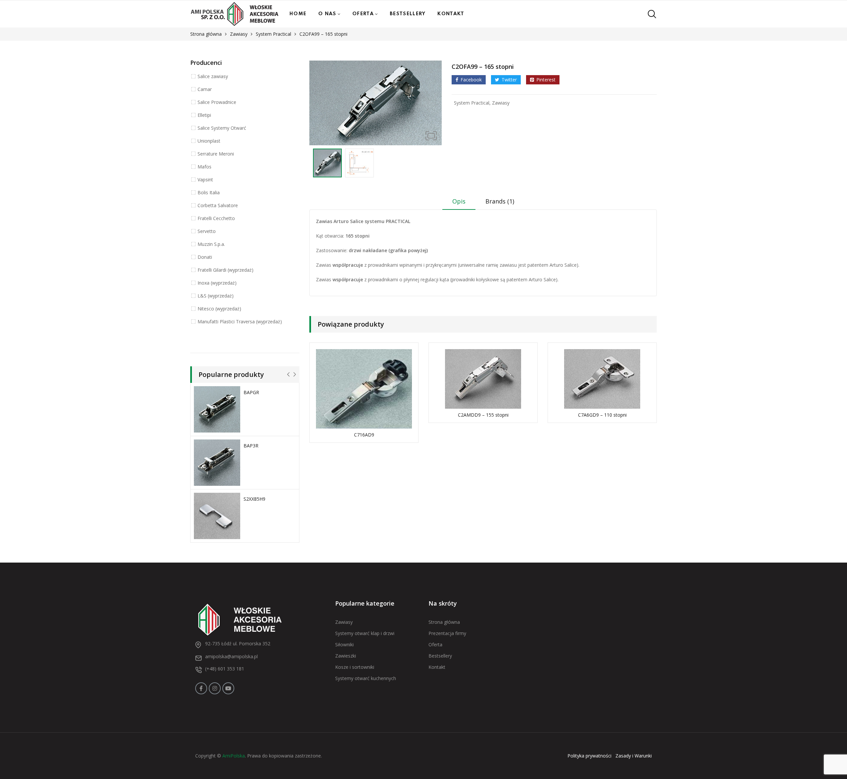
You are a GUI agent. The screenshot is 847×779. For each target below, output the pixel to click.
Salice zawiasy (213, 76)
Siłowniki (344, 644)
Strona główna (206, 34)
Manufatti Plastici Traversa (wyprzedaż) (240, 321)
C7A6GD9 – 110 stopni (602, 415)
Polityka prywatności (589, 756)
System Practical (273, 34)
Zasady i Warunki (633, 756)
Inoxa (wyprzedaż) (217, 283)
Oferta (363, 14)
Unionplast (209, 141)
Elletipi (204, 115)
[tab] (458, 203)
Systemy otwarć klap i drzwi (364, 633)
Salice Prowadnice (217, 102)
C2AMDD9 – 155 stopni (483, 415)
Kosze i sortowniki (354, 667)
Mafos (204, 166)
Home (298, 14)
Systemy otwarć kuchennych (365, 678)
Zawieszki (345, 656)
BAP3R (251, 445)
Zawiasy (238, 34)
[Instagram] (215, 688)
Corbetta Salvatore (218, 205)
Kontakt (450, 14)
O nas (327, 14)
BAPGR (251, 392)
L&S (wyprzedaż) (216, 296)
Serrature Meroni (216, 154)
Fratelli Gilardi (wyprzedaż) (225, 270)
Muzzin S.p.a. (211, 244)
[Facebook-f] (201, 688)
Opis (459, 201)
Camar (205, 89)
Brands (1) (499, 201)
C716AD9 (364, 435)
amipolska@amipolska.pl (231, 656)
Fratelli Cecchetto (216, 218)
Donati (205, 257)
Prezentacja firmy (447, 633)
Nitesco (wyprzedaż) (219, 308)
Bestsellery (407, 14)
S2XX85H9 (254, 499)
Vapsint (205, 179)
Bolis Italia (209, 192)
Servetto (207, 231)
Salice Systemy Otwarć (222, 128)
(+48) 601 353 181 (224, 668)
